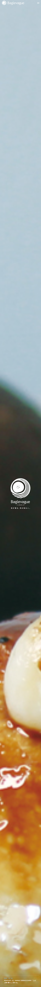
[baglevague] (13, 3)
